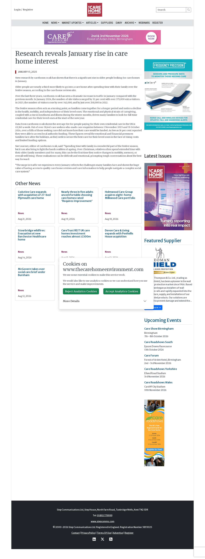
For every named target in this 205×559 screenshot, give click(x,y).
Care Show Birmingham (159, 328)
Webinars (144, 22)
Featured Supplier (162, 241)
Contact (75, 533)
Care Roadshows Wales (158, 382)
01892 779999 (104, 515)
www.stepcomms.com (102, 521)
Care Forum (151, 355)
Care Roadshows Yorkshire (160, 369)
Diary (119, 22)
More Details (71, 301)
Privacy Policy (88, 533)
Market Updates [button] (72, 22)
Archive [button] (129, 22)
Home (45, 22)
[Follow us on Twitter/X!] (102, 539)
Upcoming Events (162, 320)
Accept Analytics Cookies (121, 291)
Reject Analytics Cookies (81, 291)
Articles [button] (91, 22)
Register (28, 9)
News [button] (54, 22)
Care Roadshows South (158, 342)
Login (17, 9)
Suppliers (107, 22)
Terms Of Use (104, 533)
